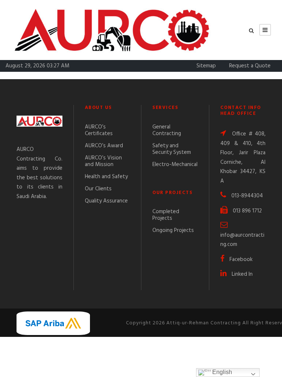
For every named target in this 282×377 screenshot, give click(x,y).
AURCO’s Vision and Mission (103, 161)
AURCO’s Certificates (99, 130)
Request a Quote (250, 65)
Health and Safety (106, 176)
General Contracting (166, 130)
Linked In (242, 274)
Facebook (241, 259)
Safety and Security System (171, 149)
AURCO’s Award (104, 145)
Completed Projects (165, 215)
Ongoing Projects (173, 230)
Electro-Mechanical (175, 164)
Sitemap (206, 65)
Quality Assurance (106, 201)
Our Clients (98, 188)
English (221, 372)
